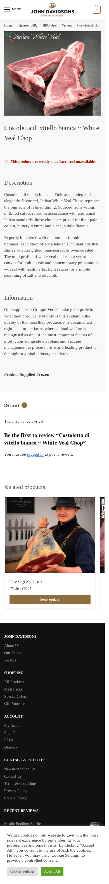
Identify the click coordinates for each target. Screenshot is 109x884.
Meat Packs (13, 689)
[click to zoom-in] (54, 73)
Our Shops (12, 653)
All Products (14, 682)
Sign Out (11, 733)
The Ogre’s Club (26, 581)
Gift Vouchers (15, 704)
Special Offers (15, 696)
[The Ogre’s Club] (50, 535)
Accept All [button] (52, 871)
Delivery (11, 747)
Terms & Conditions (20, 784)
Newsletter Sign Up (19, 769)
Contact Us (13, 776)
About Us (11, 646)
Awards (10, 660)
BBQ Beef (50, 25)
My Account (13, 725)
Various (67, 25)
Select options (50, 599)
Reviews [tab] (14, 405)
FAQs (8, 740)
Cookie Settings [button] (22, 871)
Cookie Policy (15, 798)
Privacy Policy (15, 791)
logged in (35, 454)
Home (8, 25)
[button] (96, 10)
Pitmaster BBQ (27, 25)
